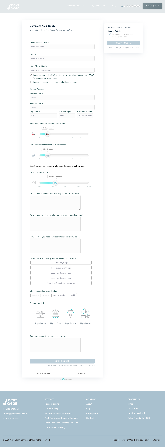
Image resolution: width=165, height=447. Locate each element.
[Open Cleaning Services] (85, 5)
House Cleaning (52, 404)
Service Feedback (136, 413)
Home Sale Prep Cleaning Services (61, 422)
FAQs (130, 404)
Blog (88, 408)
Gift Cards (133, 408)
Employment (92, 413)
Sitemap (157, 440)
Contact (90, 418)
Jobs (115, 440)
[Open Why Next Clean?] (107, 5)
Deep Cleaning (52, 408)
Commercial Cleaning (55, 427)
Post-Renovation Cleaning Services (61, 418)
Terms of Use (126, 440)
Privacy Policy (142, 440)
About (89, 404)
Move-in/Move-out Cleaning (58, 413)
